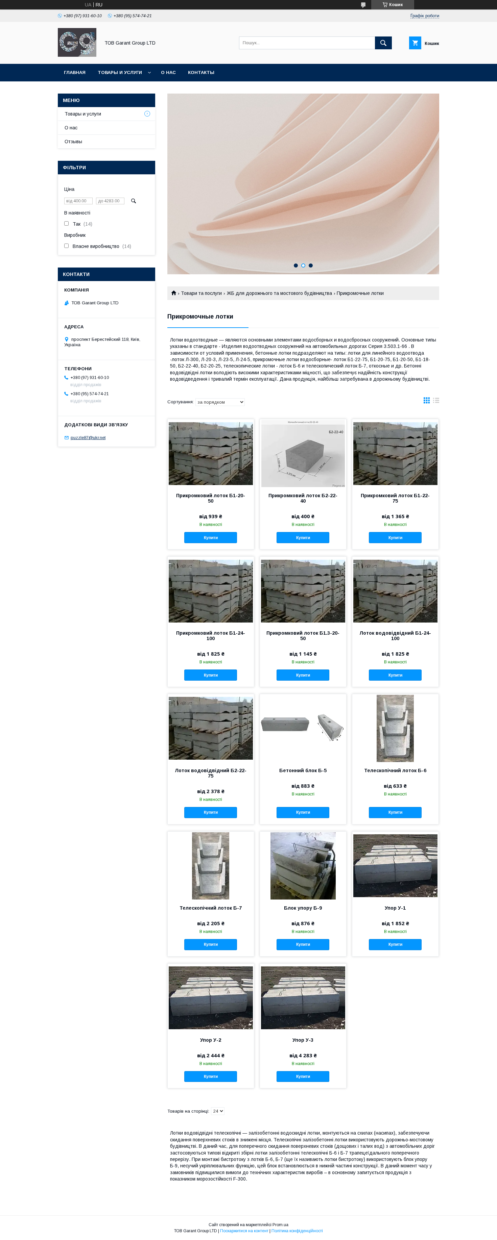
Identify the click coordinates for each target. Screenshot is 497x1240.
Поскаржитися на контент (244, 1231)
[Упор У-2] (211, 997)
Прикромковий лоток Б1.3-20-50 (302, 635)
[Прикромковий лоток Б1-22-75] (395, 453)
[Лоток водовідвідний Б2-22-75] (211, 728)
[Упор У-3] (303, 997)
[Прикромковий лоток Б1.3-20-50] (303, 590)
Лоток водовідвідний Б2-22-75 (210, 773)
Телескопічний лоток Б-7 (211, 908)
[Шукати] (383, 42)
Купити (211, 537)
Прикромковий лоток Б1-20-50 (210, 498)
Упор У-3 (302, 1040)
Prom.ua (280, 1224)
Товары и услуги (120, 72)
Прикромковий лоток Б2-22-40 (302, 498)
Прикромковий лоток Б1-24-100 (210, 635)
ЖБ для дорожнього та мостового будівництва (279, 293)
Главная (75, 72)
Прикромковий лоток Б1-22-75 (395, 498)
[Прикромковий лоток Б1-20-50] (211, 453)
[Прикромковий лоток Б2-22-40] (303, 453)
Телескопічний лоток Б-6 (395, 770)
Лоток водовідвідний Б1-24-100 (395, 635)
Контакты (201, 72)
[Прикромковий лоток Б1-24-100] (211, 590)
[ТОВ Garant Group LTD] (77, 55)
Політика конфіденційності (297, 1231)
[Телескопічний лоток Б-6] (395, 728)
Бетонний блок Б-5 (303, 770)
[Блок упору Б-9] (303, 865)
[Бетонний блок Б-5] (303, 728)
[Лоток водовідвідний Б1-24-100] (395, 590)
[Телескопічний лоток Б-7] (211, 865)
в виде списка (436, 402)
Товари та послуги (201, 293)
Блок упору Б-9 (303, 908)
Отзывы (73, 141)
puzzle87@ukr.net (88, 437)
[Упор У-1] (395, 865)
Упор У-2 (210, 1040)
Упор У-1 (395, 908)
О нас (168, 72)
